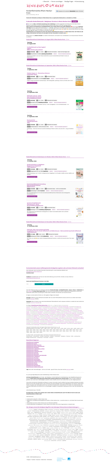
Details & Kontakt (31, 59)
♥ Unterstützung (79, 1)
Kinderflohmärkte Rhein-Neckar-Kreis (39, 12)
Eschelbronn (55, 319)
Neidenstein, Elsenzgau (40, 314)
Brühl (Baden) (36, 311)
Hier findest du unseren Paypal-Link (34, 271)
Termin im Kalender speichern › (64, 53)
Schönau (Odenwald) (48, 322)
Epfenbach (58, 320)
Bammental (44, 316)
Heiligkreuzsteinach (66, 307)
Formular (33, 298)
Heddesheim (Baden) (39, 323)
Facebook (33, 459)
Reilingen (32, 316)
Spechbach (32, 310)
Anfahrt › (55, 53)
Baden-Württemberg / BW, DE (32, 14)
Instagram (29, 459)
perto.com (68, 369)
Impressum (38, 459)
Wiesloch (66, 311)
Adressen (30, 291)
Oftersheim (71, 320)
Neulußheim (49, 313)
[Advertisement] (55, 146)
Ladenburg (60, 315)
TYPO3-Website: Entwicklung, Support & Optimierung (61, 459)
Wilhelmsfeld (32, 320)
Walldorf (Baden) (74, 323)
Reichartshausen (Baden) (39, 319)
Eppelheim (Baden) (70, 319)
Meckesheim (44, 306)
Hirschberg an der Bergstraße (66, 313)
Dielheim (31, 306)
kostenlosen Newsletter (35, 302)
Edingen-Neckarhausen (47, 310)
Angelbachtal (32, 315)
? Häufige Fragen (68, 1)
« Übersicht (46, 1)
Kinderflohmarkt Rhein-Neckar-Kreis (39, 305)
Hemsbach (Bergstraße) (65, 322)
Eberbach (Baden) (39, 309)
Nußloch (36, 307)
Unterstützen (49, 459)
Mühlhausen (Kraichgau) (49, 318)
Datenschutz (43, 459)
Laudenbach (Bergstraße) (57, 323)
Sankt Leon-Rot (46, 315)
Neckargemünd (55, 309)
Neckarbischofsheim (74, 314)
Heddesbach (46, 324)
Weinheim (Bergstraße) (59, 306)
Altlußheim (36, 313)
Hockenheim (73, 315)
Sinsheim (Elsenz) (50, 307)
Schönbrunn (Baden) (70, 309)
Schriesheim (63, 310)
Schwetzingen (32, 324)
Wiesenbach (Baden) (52, 311)
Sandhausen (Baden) (57, 314)
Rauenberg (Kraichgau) (74, 316)
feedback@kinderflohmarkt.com (33, 278)
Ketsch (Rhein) (65, 318)
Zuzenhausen (32, 322)
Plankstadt (46, 320)
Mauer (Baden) (33, 318)
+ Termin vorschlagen (56, 1)
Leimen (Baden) (58, 316)
